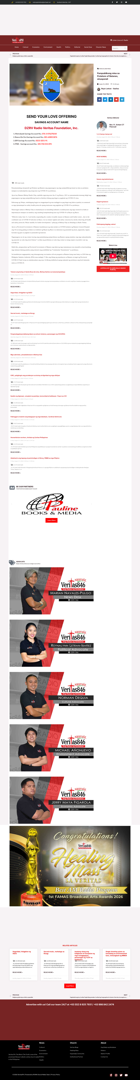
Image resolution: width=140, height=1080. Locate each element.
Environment (48, 47)
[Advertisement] (70, 20)
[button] (99, 99)
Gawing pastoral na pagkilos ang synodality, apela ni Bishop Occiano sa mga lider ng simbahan (44, 479)
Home (17, 47)
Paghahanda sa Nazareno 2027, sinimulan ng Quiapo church (32, 499)
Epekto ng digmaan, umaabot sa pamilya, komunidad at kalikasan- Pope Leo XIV (39, 396)
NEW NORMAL (102, 156)
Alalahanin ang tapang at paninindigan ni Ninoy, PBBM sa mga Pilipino (35, 458)
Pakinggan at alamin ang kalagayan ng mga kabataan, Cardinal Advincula (36, 417)
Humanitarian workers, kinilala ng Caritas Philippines (29, 437)
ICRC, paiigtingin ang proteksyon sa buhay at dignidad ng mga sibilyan (35, 375)
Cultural (25, 47)
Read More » (16, 287)
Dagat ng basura (102, 201)
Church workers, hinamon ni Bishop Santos (26, 541)
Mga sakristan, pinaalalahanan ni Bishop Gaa (26, 355)
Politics (67, 47)
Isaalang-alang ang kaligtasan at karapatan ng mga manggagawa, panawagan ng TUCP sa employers (46, 520)
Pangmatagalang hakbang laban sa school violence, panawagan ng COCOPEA (38, 334)
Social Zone (88, 47)
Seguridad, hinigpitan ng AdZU (21, 292)
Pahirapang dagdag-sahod (106, 224)
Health (58, 47)
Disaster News (101, 47)
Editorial (77, 47)
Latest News (107, 68)
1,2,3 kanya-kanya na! (104, 134)
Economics (36, 47)
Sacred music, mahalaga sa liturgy (23, 313)
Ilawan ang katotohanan (105, 179)
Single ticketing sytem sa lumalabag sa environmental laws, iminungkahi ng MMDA (39, 561)
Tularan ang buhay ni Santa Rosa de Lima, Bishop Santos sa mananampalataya (38, 272)
